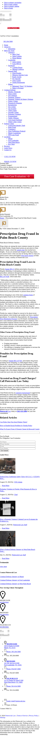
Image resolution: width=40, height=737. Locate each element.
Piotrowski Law (10, 716)
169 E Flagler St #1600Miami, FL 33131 (11, 646)
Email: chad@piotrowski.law (15, 701)
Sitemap (2, 717)
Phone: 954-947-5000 (13, 669)
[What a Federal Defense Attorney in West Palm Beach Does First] (7, 546)
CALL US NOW (9, 156)
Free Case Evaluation (15, 176)
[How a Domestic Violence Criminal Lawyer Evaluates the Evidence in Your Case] (7, 516)
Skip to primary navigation (12, 2)
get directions (4, 602)
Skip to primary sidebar (11, 6)
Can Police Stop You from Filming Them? (13, 422)
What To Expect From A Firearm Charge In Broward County (20, 429)
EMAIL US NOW (10, 161)
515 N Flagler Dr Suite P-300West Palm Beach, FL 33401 (13, 680)
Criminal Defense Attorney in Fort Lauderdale (15, 580)
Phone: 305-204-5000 (13, 652)
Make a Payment (12, 28)
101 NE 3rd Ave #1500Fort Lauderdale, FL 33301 (13, 663)
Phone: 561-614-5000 (13, 686)
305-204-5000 (8, 41)
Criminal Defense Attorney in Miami (12, 577)
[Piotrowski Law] (17, 24)
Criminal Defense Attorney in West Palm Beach (15, 584)
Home (2, 218)
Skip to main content (10, 4)
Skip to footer (8, 8)
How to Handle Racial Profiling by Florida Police (16, 425)
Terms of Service (22, 716)
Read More (5, 485)
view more (3, 566)
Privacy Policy (33, 716)
